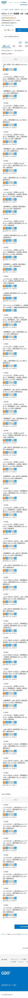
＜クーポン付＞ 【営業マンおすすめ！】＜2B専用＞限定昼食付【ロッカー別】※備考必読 (15, 223)
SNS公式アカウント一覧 (8, 985)
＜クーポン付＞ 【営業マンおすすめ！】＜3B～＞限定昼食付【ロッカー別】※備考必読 (15, 108)
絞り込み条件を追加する (12, 36)
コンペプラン (18, 50)
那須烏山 (17, 9)
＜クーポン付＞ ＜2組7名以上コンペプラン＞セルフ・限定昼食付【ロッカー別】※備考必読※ (15, 809)
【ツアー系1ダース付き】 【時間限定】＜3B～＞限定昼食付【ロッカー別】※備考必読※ (15, 493)
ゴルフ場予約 (5, 9)
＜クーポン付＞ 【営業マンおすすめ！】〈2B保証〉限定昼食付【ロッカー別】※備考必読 (15, 435)
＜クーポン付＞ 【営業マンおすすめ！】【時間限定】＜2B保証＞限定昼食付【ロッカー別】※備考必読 (15, 377)
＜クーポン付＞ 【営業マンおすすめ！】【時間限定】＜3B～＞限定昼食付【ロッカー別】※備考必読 (15, 79)
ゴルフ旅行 (13, 961)
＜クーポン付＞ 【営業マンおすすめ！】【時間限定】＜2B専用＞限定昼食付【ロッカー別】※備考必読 (15, 194)
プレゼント (21, 961)
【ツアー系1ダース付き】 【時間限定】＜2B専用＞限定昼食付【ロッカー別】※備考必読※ (15, 625)
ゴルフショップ (14, 959)
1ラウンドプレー (6, 50)
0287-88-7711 (9, 25)
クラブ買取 (23, 959)
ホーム (10, 2)
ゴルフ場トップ (9, 30)
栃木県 (11, 9)
